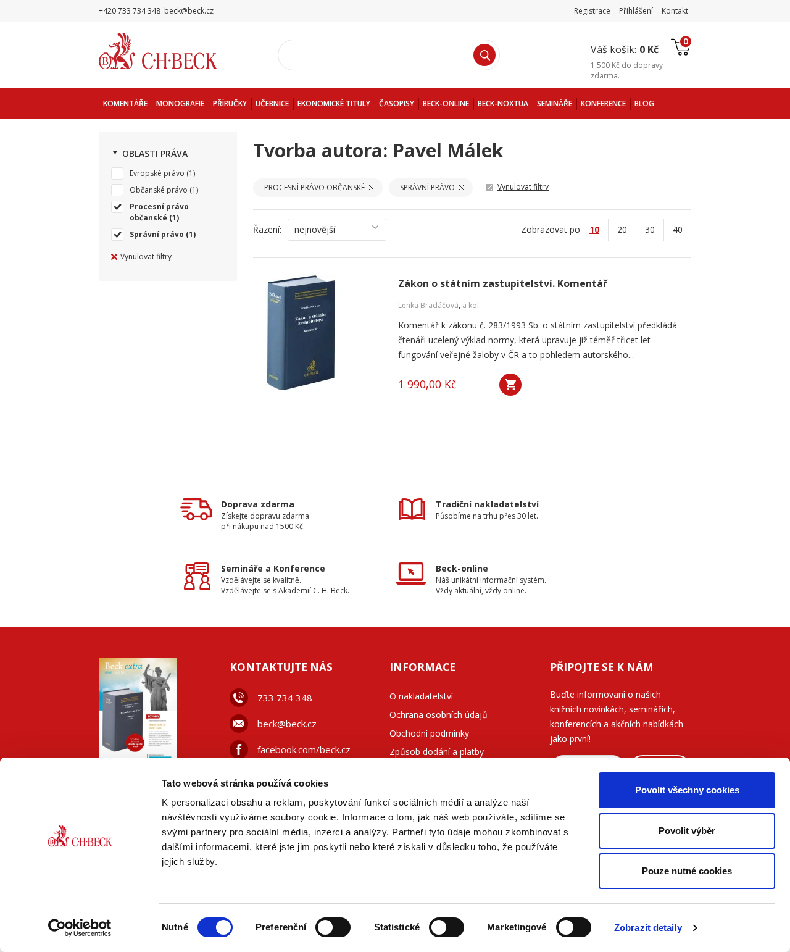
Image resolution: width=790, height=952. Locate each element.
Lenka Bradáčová (428, 305)
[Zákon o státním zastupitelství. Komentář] (324, 332)
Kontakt (675, 11)
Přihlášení (636, 11)
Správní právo (157, 234)
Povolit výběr (687, 830)
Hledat (484, 55)
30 (650, 229)
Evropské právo (157, 173)
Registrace (592, 11)
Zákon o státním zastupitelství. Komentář (502, 283)
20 (622, 229)
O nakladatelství (421, 696)
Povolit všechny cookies (687, 790)
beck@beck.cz (287, 723)
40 (678, 229)
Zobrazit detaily (648, 927)
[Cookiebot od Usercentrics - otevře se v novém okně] (80, 928)
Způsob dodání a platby (436, 752)
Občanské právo (159, 190)
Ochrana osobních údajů (438, 714)
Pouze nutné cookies (687, 871)
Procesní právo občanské (159, 212)
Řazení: (267, 229)
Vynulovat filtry (146, 256)
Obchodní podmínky (429, 733)
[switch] (333, 927)
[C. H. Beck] (175, 51)
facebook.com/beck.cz (304, 749)
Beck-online (462, 568)
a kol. (471, 305)
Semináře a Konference (273, 568)
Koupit (510, 385)
